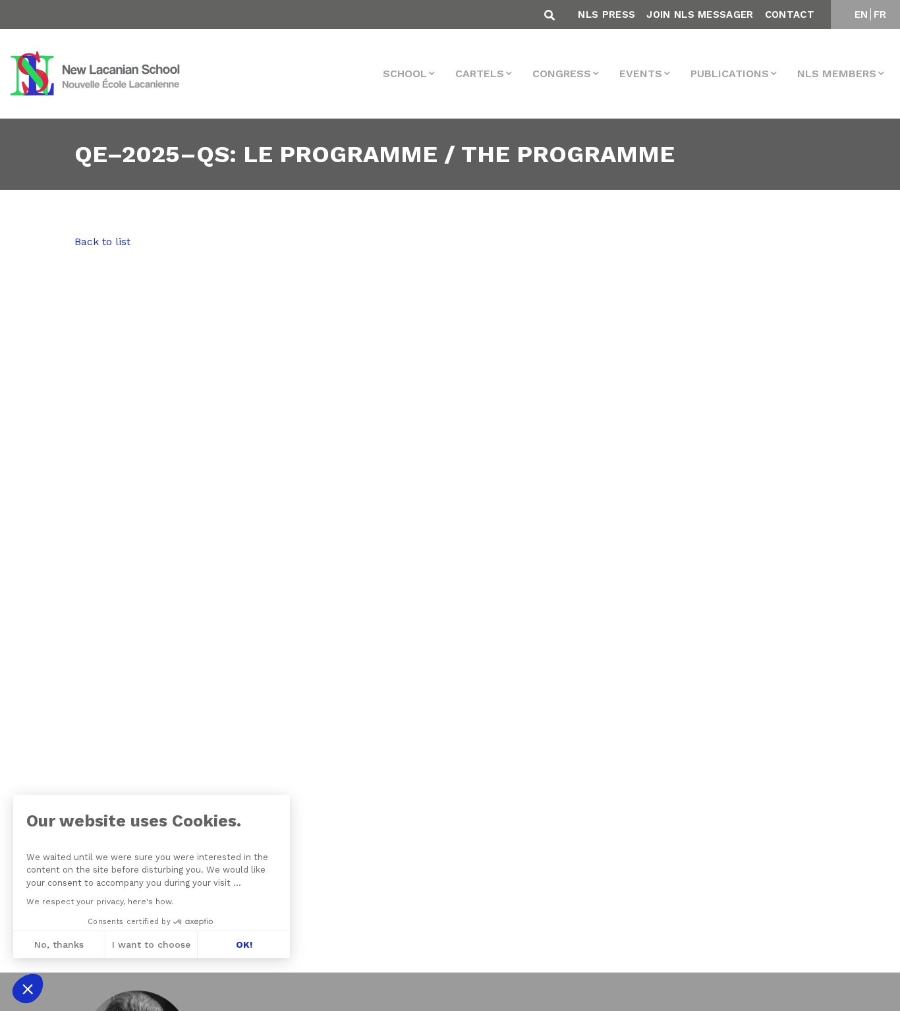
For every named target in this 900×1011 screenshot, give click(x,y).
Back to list (102, 241)
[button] (27, 988)
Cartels (479, 73)
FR (880, 14)
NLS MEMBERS (836, 73)
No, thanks (59, 944)
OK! (244, 944)
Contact (789, 14)
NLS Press (606, 14)
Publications (729, 73)
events (640, 73)
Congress (561, 73)
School (405, 73)
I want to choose (151, 944)
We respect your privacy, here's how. (99, 901)
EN (861, 14)
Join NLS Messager (699, 14)
